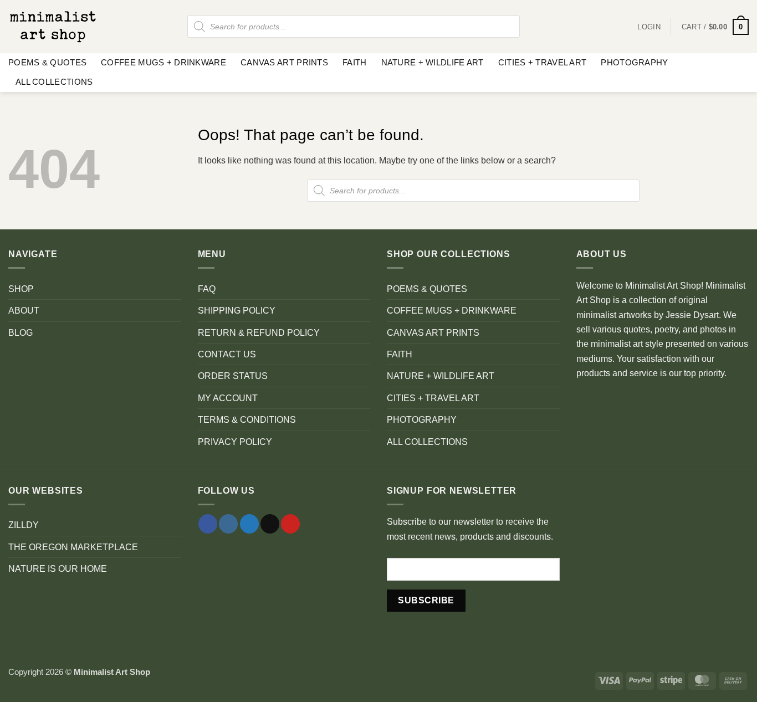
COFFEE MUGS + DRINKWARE (163, 62)
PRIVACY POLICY (235, 442)
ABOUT (23, 310)
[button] (715, 27)
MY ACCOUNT (228, 398)
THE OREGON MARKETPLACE (73, 547)
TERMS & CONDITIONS (247, 419)
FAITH (354, 62)
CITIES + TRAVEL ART (542, 62)
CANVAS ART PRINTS (284, 62)
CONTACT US (227, 354)
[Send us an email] (269, 524)
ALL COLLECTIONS (54, 82)
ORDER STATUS (233, 376)
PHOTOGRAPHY (634, 62)
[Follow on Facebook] (207, 524)
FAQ (207, 289)
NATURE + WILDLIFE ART (432, 62)
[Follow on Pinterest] (290, 524)
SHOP (21, 289)
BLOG (20, 332)
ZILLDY (23, 525)
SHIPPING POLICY (236, 310)
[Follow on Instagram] (228, 524)
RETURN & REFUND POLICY (259, 332)
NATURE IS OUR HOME (57, 568)
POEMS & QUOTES (47, 62)
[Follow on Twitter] (249, 524)
